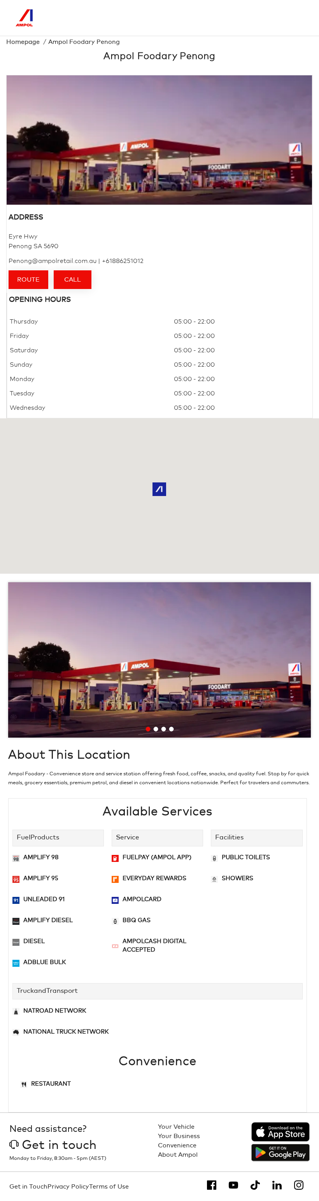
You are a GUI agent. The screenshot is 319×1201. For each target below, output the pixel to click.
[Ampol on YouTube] (233, 1185)
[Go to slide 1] (148, 729)
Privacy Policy (68, 1187)
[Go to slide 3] (163, 729)
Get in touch (59, 1145)
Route (28, 280)
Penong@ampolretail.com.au (52, 261)
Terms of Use (109, 1187)
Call (72, 280)
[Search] (265, 18)
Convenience (177, 1145)
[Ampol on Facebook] (211, 1185)
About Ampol (178, 1155)
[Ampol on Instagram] (298, 1185)
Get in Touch (28, 1187)
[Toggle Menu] (297, 18)
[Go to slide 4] (171, 729)
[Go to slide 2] (156, 729)
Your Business (179, 1136)
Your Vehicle (176, 1127)
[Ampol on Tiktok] (255, 1185)
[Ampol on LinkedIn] (277, 1185)
